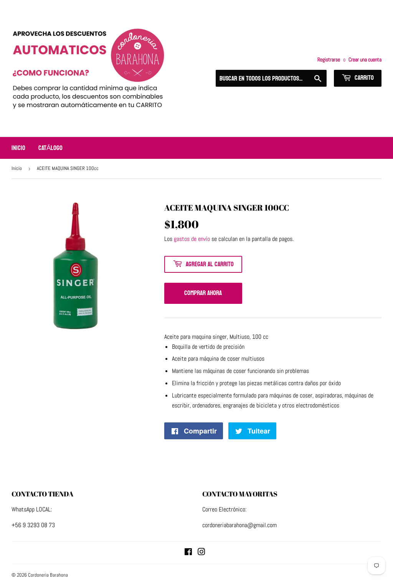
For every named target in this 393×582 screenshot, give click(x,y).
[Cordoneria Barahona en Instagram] (201, 553)
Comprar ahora (203, 293)
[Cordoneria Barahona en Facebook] (188, 553)
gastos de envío (192, 239)
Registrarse (328, 59)
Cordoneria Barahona (48, 575)
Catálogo (50, 148)
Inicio (18, 148)
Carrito (363, 78)
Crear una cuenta (364, 59)
